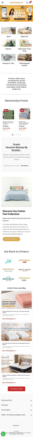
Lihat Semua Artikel (16, 389)
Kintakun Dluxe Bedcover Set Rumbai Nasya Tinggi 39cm (24, 123)
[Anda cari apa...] (27, 2)
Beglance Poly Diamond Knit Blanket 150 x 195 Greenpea (8, 123)
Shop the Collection (10, 239)
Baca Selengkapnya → (9, 318)
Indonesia (16, 425)
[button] (12, 134)
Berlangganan (25, 165)
